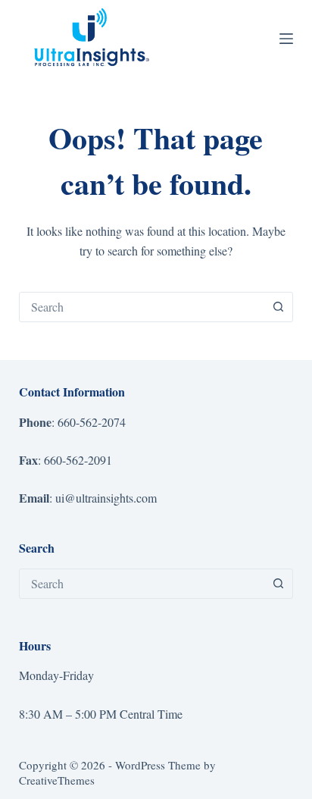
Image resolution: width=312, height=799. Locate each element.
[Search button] (278, 307)
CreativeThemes (57, 780)
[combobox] (142, 307)
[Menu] (286, 38)
